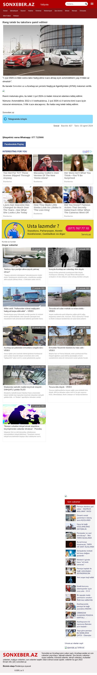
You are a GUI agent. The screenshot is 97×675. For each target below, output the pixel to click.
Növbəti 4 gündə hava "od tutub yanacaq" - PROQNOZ (83, 562)
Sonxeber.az (19, 86)
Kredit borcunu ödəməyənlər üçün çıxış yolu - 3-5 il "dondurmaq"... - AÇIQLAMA (79, 588)
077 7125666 (38, 137)
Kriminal (38, 11)
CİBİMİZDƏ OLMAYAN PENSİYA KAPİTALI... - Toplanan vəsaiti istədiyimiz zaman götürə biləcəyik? (80, 615)
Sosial (5, 11)
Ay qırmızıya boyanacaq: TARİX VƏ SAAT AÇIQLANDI (85, 544)
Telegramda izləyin (17, 119)
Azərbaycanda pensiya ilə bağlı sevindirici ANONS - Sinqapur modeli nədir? (79, 606)
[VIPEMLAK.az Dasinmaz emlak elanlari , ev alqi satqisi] (71, 647)
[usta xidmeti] (47, 229)
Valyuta (44, 4)
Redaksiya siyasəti (23, 666)
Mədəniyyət (48, 11)
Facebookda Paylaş (14, 144)
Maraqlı (74, 11)
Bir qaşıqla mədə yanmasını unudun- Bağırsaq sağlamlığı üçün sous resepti (85, 597)
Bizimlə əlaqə (9, 666)
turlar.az (81, 647)
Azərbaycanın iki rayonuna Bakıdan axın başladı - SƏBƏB (84, 624)
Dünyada (83, 11)
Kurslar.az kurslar (9, 242)
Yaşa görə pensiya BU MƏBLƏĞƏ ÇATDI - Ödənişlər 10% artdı (84, 633)
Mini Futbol (7, 16)
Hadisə (30, 11)
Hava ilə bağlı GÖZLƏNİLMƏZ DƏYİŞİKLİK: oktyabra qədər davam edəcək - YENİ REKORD (78, 526)
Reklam (16, 16)
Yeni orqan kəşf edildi (85, 577)
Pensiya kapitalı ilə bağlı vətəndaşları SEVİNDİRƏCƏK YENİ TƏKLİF (84, 571)
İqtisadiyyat (14, 11)
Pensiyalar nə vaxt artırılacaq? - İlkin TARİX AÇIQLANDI (84, 535)
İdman (67, 11)
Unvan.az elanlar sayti (74, 643)
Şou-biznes (58, 11)
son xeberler (31, 660)
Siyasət (23, 11)
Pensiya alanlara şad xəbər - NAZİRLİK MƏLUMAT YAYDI (85, 508)
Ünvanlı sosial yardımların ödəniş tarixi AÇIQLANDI (84, 517)
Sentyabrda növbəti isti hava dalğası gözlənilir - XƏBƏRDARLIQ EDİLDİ (79, 553)
